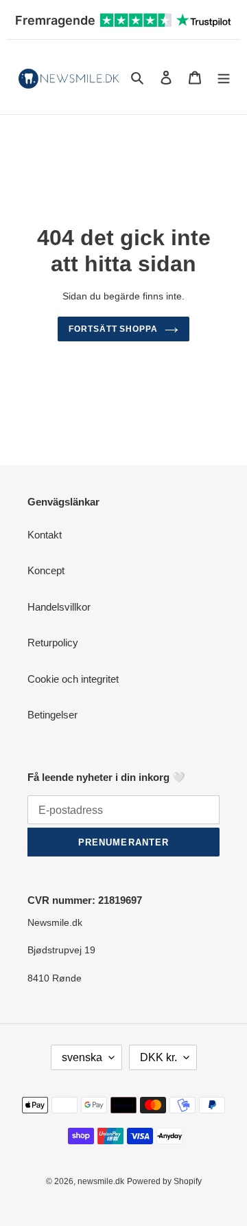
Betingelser (52, 714)
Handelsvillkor (59, 607)
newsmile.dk (101, 1181)
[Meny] (223, 77)
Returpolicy (52, 642)
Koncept (45, 570)
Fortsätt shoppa (113, 329)
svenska (82, 1057)
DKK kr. (158, 1057)
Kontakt (44, 535)
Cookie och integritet (73, 679)
